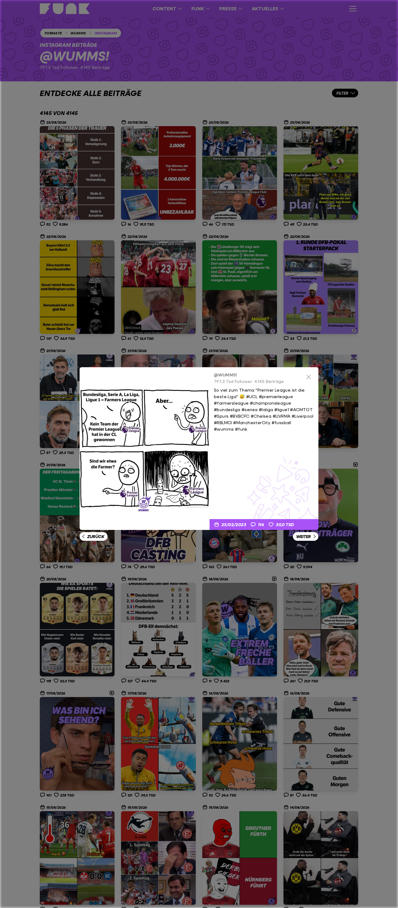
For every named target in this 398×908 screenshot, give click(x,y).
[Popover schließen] (308, 377)
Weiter (303, 536)
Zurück (95, 536)
